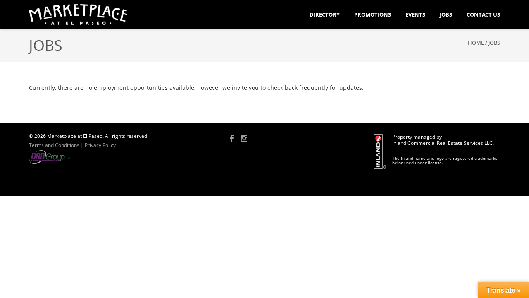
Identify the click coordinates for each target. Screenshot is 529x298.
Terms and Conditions (54, 145)
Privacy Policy (100, 145)
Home (476, 42)
